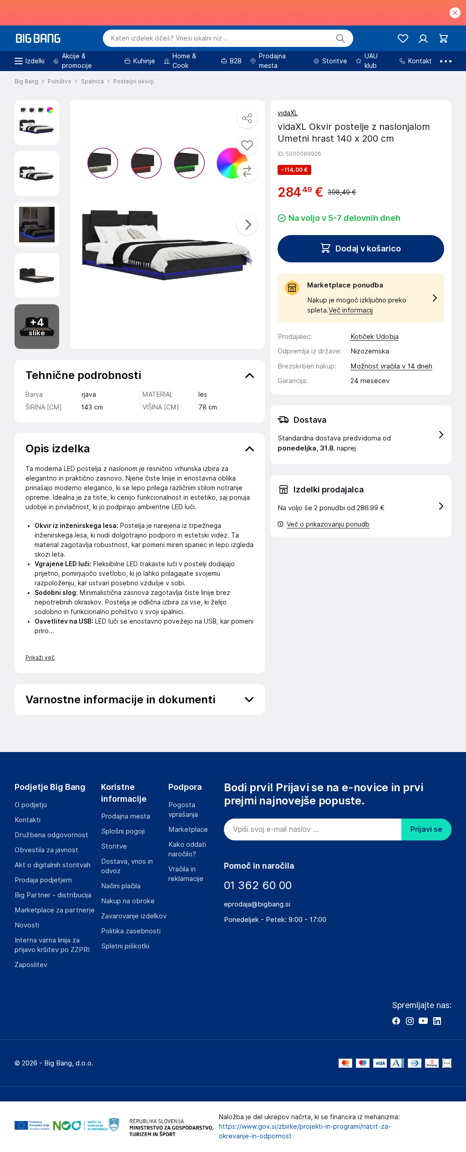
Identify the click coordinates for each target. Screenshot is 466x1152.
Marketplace (188, 829)
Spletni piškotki (125, 946)
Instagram (409, 1021)
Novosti (27, 925)
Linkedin (437, 1021)
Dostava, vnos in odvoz (127, 866)
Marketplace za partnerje (55, 910)
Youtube (423, 1021)
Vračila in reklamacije (185, 874)
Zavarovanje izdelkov (134, 916)
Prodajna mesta (125, 816)
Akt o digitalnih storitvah (53, 865)
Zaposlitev (31, 965)
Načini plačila (121, 886)
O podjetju (31, 805)
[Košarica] (443, 38)
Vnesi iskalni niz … (170, 38)
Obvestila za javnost (46, 850)
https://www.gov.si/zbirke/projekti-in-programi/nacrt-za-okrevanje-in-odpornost (305, 1131)
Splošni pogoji (123, 831)
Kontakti (28, 820)
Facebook (396, 1021)
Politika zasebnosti (131, 931)
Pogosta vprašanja (183, 810)
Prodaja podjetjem (43, 880)
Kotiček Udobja (374, 337)
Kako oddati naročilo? (187, 849)
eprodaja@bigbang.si (257, 904)
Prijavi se (426, 829)
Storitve (114, 846)
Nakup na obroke (128, 901)
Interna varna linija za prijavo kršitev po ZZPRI (52, 945)
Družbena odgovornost (51, 835)
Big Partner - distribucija (53, 895)
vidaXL (288, 113)
